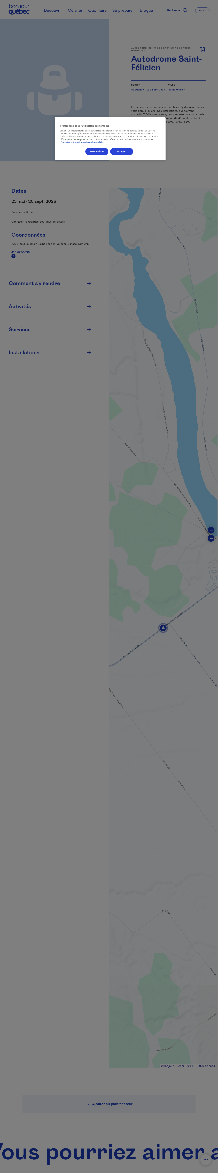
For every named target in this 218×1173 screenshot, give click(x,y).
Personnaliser (97, 151)
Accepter (122, 151)
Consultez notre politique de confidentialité (83, 142)
